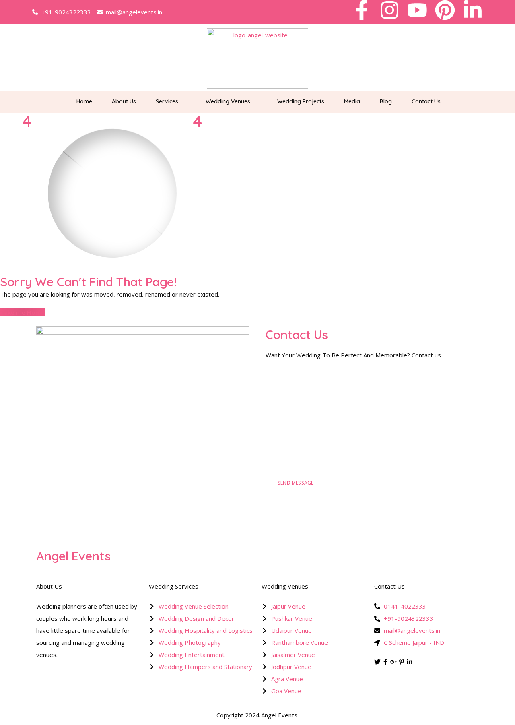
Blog (386, 101)
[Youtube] (417, 10)
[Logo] (257, 58)
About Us (124, 101)
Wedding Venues (228, 101)
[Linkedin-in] (473, 10)
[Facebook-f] (362, 10)
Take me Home (22, 312)
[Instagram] (389, 10)
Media (352, 101)
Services (167, 101)
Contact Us (426, 101)
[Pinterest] (445, 10)
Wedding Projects (300, 101)
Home (84, 101)
